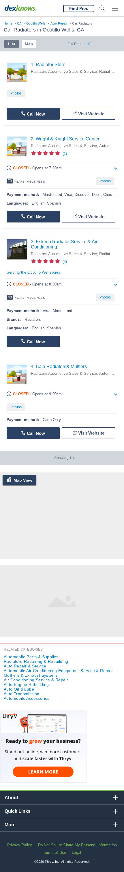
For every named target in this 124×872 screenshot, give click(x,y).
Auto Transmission (22, 693)
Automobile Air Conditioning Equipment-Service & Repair (58, 670)
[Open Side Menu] (115, 8)
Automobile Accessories (27, 698)
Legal (76, 852)
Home (8, 23)
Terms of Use (54, 852)
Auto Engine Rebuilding (26, 684)
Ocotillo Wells (36, 23)
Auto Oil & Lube (19, 689)
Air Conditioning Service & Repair (36, 680)
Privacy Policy (19, 845)
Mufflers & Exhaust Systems (31, 675)
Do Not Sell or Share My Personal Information (77, 845)
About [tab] (11, 797)
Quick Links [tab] (18, 811)
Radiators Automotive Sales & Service (64, 71)
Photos (16, 93)
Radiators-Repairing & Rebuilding (36, 661)
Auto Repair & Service (25, 666)
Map (29, 44)
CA (19, 23)
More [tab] (10, 824)
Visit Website (91, 113)
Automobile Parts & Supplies (31, 656)
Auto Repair (58, 23)
